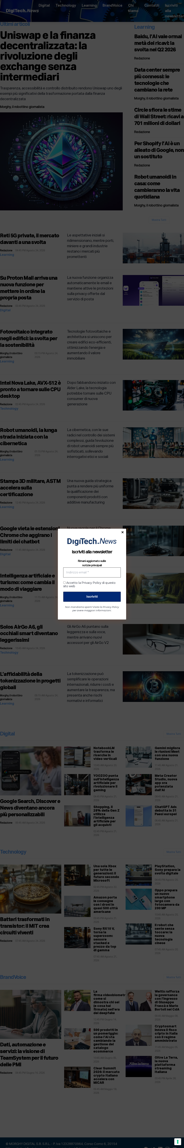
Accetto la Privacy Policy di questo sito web (89, 584)
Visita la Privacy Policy (106, 607)
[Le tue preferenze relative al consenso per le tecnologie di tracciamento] (177, 1141)
